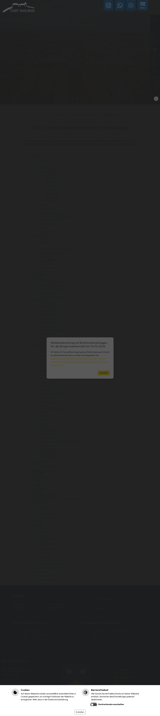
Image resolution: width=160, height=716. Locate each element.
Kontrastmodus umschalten (111, 704)
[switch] (94, 704)
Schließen (80, 712)
